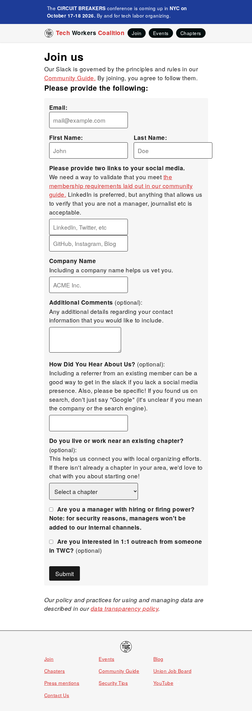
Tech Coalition (90, 33)
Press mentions (62, 682)
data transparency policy (125, 608)
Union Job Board (172, 670)
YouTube (163, 682)
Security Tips (113, 682)
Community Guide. (70, 77)
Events (106, 658)
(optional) (125, 546)
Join (49, 658)
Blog (158, 658)
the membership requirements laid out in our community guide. (121, 185)
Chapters (54, 670)
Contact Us (56, 695)
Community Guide (119, 670)
